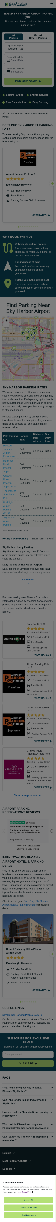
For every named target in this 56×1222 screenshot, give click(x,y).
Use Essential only (29, 1207)
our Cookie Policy (25, 1192)
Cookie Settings (29, 1215)
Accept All (28, 1200)
